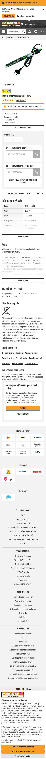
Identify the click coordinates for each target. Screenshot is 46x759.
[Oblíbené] (35, 31)
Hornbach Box (23, 621)
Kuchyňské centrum (23, 601)
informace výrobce (9, 296)
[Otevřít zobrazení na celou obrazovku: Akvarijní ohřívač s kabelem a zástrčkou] (23, 59)
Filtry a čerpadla (21, 358)
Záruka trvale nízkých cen (23, 646)
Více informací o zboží (23, 127)
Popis (29, 193)
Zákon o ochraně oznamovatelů (23, 666)
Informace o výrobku (16, 193)
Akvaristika (19, 353)
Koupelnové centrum (23, 605)
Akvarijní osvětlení (35, 358)
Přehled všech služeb (23, 560)
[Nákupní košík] (41, 31)
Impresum (23, 642)
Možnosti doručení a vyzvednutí (23, 531)
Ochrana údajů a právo (23, 662)
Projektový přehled (23, 564)
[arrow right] (42, 193)
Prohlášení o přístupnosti (23, 670)
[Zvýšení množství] (19, 139)
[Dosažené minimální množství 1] (6, 139)
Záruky (23, 543)
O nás (23, 638)
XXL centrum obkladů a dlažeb (23, 609)
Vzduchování (6, 363)
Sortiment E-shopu (23, 556)
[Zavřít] (43, 9)
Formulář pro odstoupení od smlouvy (23, 527)
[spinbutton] (13, 139)
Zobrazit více (23, 237)
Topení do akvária (24, 37)
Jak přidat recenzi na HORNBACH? (23, 539)
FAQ (23, 515)
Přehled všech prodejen (23, 597)
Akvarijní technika (8, 37)
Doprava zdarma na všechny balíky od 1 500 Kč (21, 3)
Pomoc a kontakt (23, 519)
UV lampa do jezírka (31, 363)
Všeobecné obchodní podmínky (23, 650)
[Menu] (3, 31)
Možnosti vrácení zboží (23, 535)
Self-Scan (23, 617)
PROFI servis (23, 572)
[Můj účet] (29, 31)
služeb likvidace (28, 332)
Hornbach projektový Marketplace (23, 674)
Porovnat (10, 85)
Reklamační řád (23, 654)
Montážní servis (23, 576)
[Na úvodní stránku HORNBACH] (11, 24)
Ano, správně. (9, 16)
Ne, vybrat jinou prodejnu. (26, 16)
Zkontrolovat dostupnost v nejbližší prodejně (23, 181)
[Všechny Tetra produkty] (9, 91)
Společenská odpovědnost (23, 658)
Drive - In (23, 613)
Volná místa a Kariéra (23, 634)
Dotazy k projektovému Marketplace (23, 678)
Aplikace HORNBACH (23, 584)
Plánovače (23, 580)
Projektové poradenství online (23, 568)
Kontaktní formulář (23, 523)
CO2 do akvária (17, 363)
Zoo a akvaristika (8, 353)
